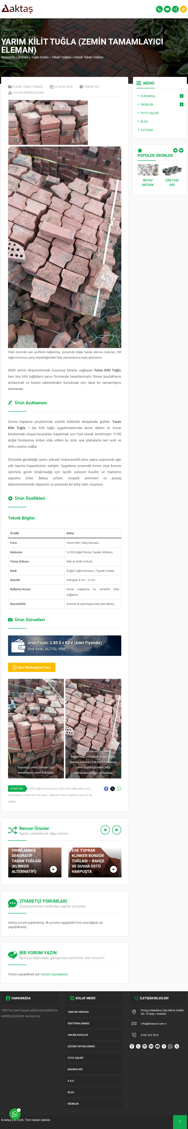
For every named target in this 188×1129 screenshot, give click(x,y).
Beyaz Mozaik (148, 182)
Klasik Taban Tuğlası (88, 57)
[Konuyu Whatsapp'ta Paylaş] (119, 788)
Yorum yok (91, 86)
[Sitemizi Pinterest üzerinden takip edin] (164, 1046)
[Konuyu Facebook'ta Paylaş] (106, 788)
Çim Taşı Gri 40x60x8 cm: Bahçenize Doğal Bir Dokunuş (172, 182)
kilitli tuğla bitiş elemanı (44, 788)
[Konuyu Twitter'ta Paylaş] (112, 788)
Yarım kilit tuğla (68, 788)
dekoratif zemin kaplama (64, 795)
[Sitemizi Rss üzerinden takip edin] (176, 1046)
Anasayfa (8, 57)
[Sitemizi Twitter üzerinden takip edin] (138, 1046)
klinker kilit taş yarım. (35, 795)
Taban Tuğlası (61, 57)
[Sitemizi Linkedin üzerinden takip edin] (151, 1046)
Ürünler (23, 57)
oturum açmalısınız (54, 974)
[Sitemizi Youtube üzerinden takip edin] (157, 1046)
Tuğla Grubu (40, 57)
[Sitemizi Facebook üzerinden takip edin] (132, 1046)
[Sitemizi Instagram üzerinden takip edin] (144, 1046)
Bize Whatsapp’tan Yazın (34, 667)
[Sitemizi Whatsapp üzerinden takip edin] (170, 1046)
